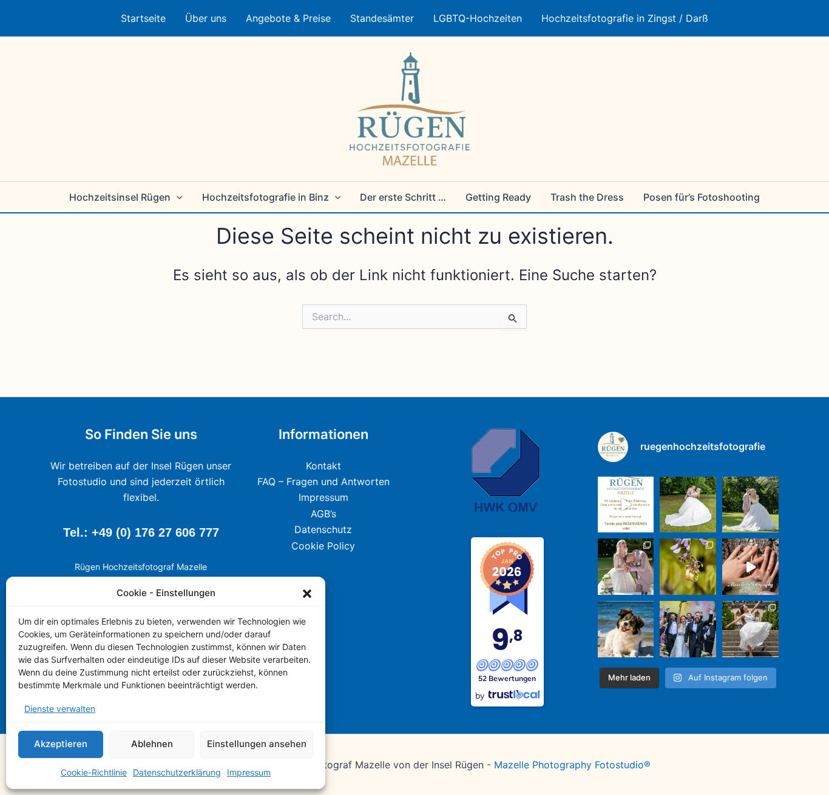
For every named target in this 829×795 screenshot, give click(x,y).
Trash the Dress (587, 197)
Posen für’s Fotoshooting (701, 197)
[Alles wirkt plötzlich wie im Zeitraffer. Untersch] (688, 629)
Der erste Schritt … (403, 197)
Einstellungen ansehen (256, 744)
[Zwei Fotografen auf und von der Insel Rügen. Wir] (626, 505)
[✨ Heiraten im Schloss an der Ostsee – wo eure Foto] (688, 505)
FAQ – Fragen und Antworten (323, 481)
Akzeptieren (60, 744)
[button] (307, 594)
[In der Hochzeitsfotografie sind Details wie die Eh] (688, 566)
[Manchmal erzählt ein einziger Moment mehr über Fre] (750, 629)
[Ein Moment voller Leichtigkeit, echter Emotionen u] (626, 566)
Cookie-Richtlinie (94, 772)
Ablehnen (152, 744)
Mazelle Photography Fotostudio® (572, 765)
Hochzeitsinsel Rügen (120, 197)
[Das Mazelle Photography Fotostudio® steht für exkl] (750, 566)
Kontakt (323, 466)
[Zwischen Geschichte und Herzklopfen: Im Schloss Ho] (750, 505)
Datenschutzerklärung (177, 772)
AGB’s (323, 514)
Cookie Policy (323, 546)
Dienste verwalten (59, 708)
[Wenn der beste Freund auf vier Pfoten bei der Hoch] (626, 629)
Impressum (249, 772)
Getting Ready (498, 197)
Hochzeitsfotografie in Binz (265, 197)
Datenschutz (323, 529)
